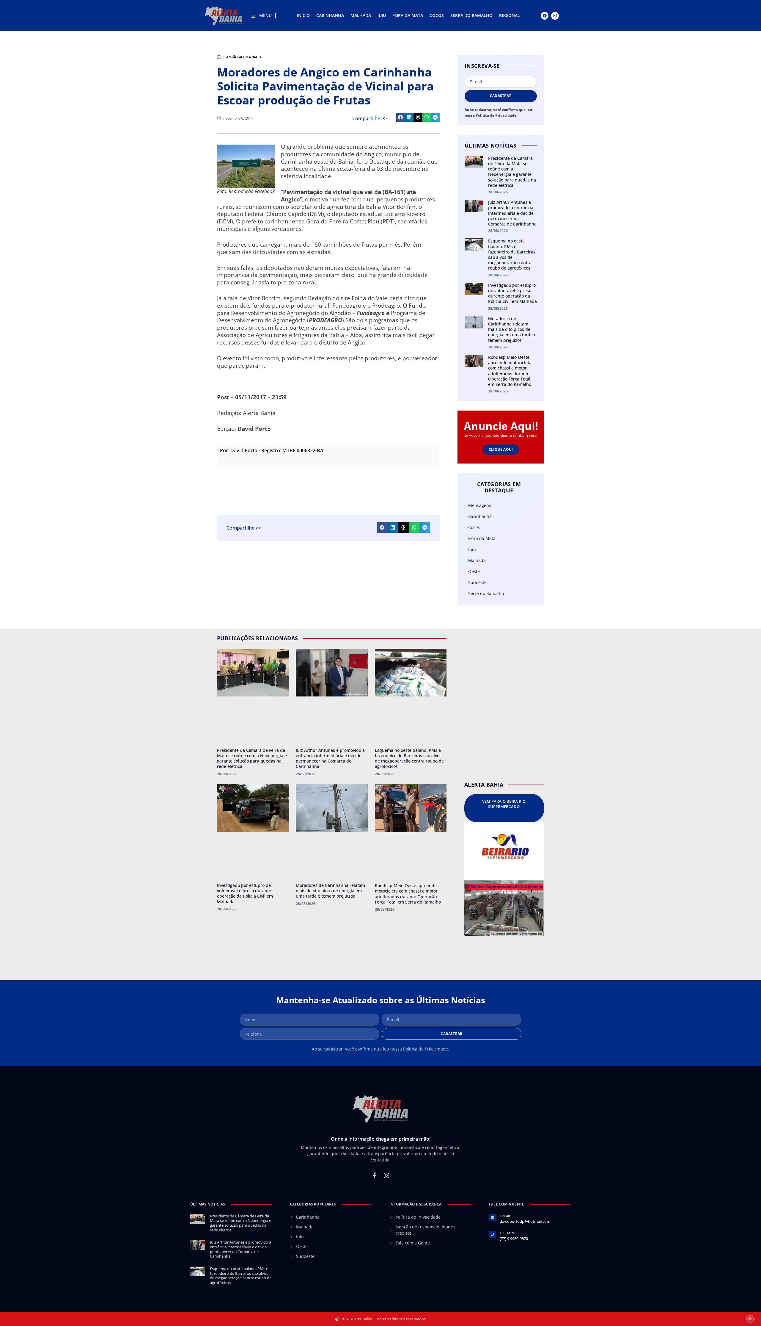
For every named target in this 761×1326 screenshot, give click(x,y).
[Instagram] (555, 16)
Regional (509, 15)
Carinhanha (330, 15)
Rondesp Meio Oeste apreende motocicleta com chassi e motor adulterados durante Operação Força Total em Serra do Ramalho (510, 370)
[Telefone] (492, 1234)
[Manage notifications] (750, 1319)
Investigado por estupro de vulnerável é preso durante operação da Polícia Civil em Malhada (512, 293)
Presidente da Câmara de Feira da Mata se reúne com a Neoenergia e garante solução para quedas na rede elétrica (512, 171)
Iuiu (382, 15)
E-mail (505, 1216)
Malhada (360, 15)
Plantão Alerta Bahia (242, 57)
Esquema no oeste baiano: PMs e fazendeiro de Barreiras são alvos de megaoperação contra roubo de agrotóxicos (511, 254)
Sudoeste (477, 582)
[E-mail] (492, 1217)
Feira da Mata (407, 15)
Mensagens (479, 505)
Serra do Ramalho (471, 15)
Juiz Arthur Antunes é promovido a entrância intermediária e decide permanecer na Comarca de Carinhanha (512, 213)
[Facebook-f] (375, 1175)
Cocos (437, 15)
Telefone (508, 1233)
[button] (400, 117)
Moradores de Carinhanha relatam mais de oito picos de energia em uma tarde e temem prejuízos (512, 329)
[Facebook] (544, 16)
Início (303, 15)
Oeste (474, 571)
